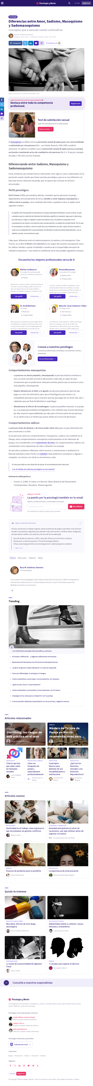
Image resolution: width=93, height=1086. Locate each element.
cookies (76, 1079)
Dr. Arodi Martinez (28, 305)
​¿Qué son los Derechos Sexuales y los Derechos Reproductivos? (77, 769)
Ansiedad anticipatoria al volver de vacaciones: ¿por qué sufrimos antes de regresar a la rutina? (66, 831)
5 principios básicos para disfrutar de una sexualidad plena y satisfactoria (57, 769)
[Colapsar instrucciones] (80, 523)
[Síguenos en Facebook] (10, 1065)
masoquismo (16, 142)
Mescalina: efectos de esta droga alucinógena (20, 925)
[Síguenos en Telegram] (33, 1065)
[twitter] (25, 43)
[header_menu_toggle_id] (2, 3)
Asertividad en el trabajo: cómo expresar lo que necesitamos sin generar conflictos (25, 829)
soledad (43, 453)
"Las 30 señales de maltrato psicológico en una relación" (33, 469)
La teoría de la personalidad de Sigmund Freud (24, 965)
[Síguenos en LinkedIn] (19, 1065)
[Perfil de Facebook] (12, 590)
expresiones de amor (45, 442)
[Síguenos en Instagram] (24, 1065)
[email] (36, 43)
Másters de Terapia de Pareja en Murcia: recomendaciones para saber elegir (65, 732)
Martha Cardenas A (28, 269)
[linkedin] (30, 43)
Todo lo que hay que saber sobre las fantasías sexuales (13, 767)
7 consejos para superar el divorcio (64, 963)
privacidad (68, 1079)
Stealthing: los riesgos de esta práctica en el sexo (24, 734)
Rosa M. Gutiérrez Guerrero (23, 35)
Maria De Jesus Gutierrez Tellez (73, 305)
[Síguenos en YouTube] (28, 1065)
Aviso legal (60, 1079)
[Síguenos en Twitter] (15, 1065)
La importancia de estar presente (63, 871)
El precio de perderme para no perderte (23, 871)
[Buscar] (69, 3)
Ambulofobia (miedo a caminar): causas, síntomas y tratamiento (66, 925)
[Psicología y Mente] (46, 3)
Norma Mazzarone (67, 269)
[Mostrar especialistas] (6, 983)
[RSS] (37, 1065)
